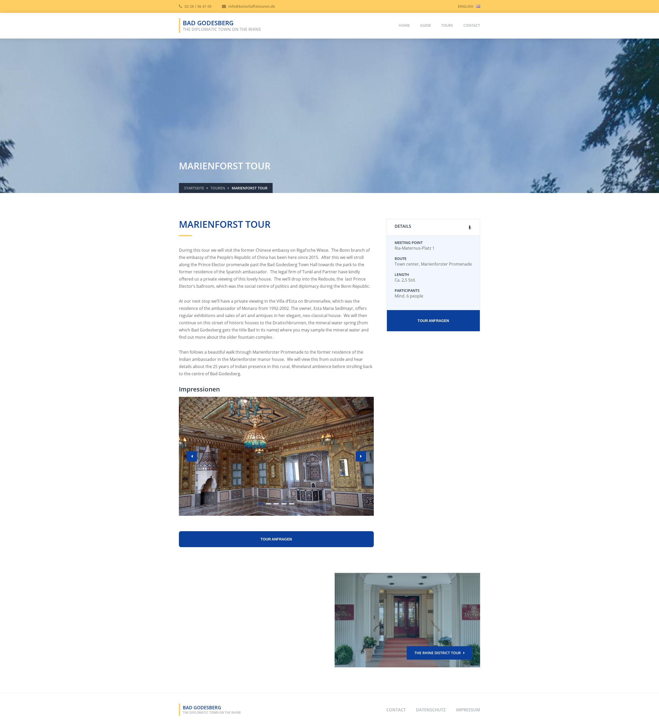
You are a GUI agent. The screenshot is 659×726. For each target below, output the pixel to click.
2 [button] (269, 503)
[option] (276, 456)
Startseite (194, 188)
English (465, 6)
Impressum (468, 710)
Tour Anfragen (433, 321)
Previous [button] (192, 456)
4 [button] (284, 503)
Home (404, 25)
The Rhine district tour (437, 652)
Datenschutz (431, 710)
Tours (447, 25)
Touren (218, 188)
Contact (471, 25)
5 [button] (292, 503)
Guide (425, 25)
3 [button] (276, 503)
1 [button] (261, 503)
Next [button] (361, 456)
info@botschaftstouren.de (251, 6)
